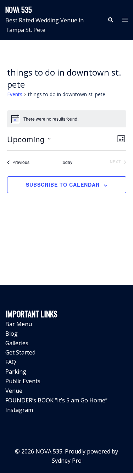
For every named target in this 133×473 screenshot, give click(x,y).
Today (66, 162)
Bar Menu (18, 324)
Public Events (22, 381)
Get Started (20, 352)
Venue (13, 391)
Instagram (19, 410)
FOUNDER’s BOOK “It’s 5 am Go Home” (56, 400)
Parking (15, 371)
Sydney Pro (67, 460)
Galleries (16, 343)
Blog (11, 333)
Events (14, 94)
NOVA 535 (18, 9)
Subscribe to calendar (63, 184)
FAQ (10, 362)
